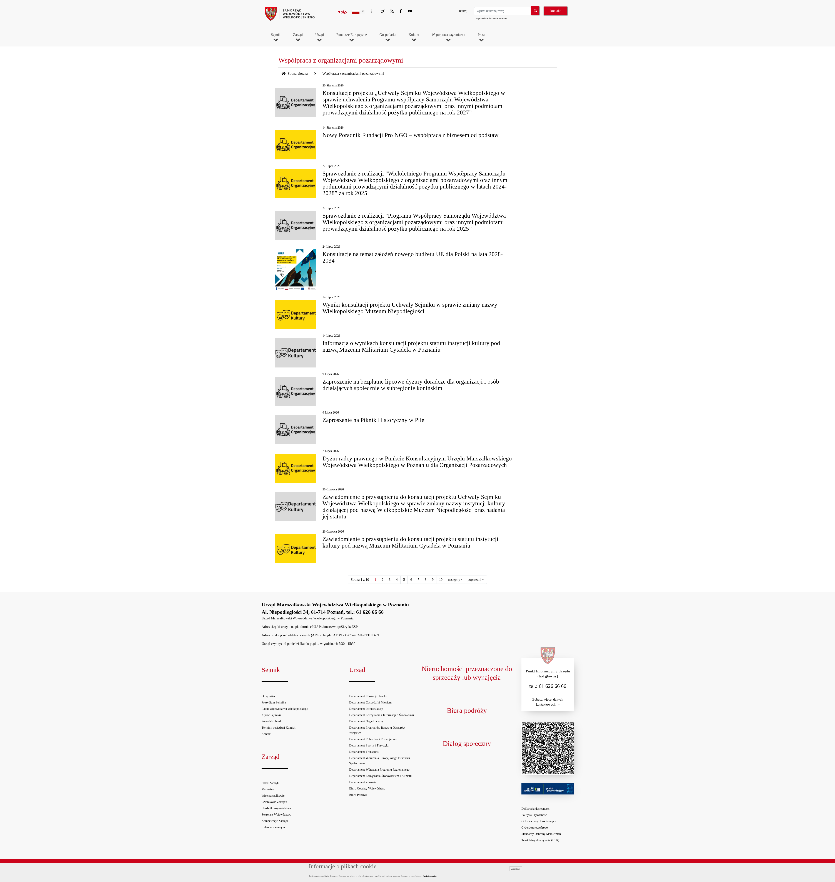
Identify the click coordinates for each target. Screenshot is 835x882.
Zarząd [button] (298, 34)
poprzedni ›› (476, 579)
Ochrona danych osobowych (538, 821)
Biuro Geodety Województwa (367, 788)
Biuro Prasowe (358, 794)
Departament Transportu (364, 751)
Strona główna (297, 73)
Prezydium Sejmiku (274, 702)
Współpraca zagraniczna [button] (448, 34)
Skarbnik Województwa (276, 808)
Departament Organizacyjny (366, 721)
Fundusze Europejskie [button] (351, 34)
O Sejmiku (268, 696)
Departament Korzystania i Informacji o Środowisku (381, 715)
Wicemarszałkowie (273, 795)
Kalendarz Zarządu (273, 827)
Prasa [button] (481, 34)
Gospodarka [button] (387, 34)
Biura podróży (467, 710)
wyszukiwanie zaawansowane (491, 18)
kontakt (555, 11)
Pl (363, 11)
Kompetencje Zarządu (275, 820)
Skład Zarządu (270, 783)
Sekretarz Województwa (276, 814)
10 (441, 579)
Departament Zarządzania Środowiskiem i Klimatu (380, 776)
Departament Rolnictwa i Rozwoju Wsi (373, 739)
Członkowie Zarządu (274, 802)
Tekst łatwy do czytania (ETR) (540, 840)
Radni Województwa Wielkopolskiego (285, 708)
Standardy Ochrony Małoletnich (541, 834)
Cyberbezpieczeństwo (534, 827)
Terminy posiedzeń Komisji (279, 727)
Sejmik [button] (276, 34)
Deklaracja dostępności (535, 808)
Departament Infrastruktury (366, 708)
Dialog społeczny (467, 743)
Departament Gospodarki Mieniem (370, 702)
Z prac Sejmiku (271, 715)
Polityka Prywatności (534, 815)
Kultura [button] (414, 34)
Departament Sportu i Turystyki (369, 745)
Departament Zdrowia (362, 782)
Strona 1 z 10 (360, 579)
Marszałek (268, 789)
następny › (455, 579)
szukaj (463, 11)
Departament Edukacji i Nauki (368, 696)
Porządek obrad (271, 721)
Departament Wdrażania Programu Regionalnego (379, 769)
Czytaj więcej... (430, 876)
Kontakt (266, 734)
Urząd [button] (319, 34)
